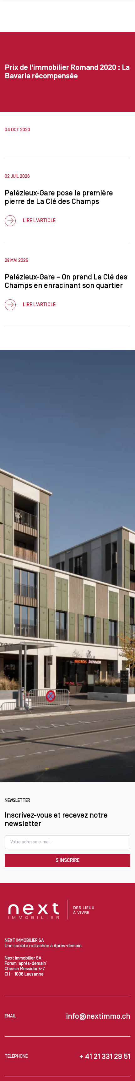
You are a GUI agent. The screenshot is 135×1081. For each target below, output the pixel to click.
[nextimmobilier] (52, 910)
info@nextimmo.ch (98, 1016)
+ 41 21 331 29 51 (104, 1056)
